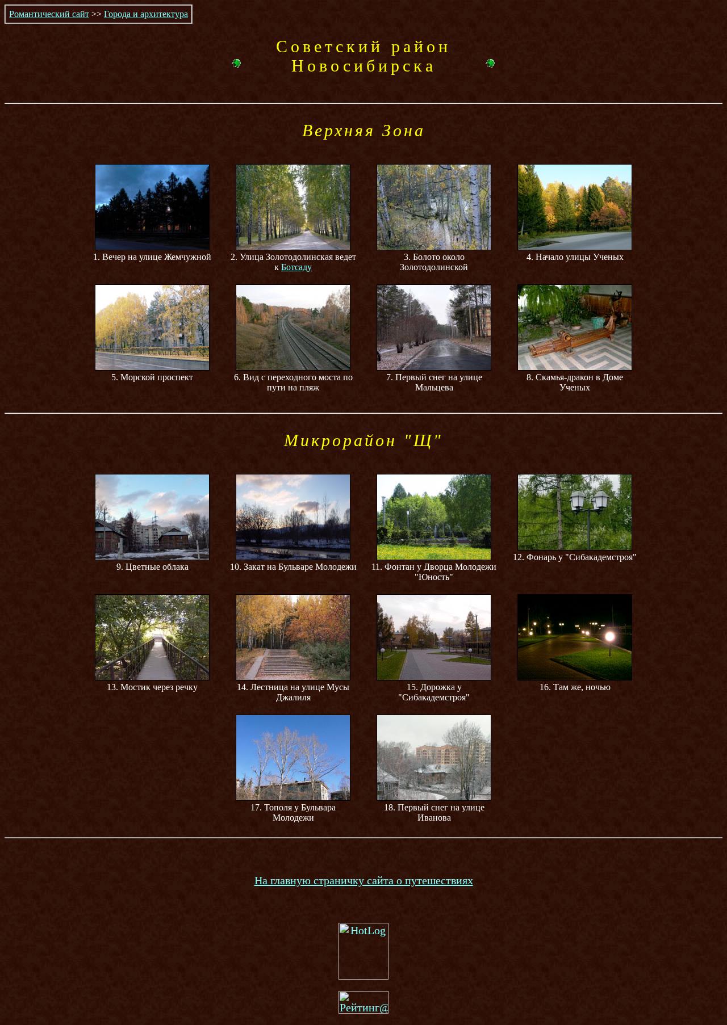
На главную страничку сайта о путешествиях (363, 880)
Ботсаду (296, 267)
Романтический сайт (49, 14)
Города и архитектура (146, 14)
